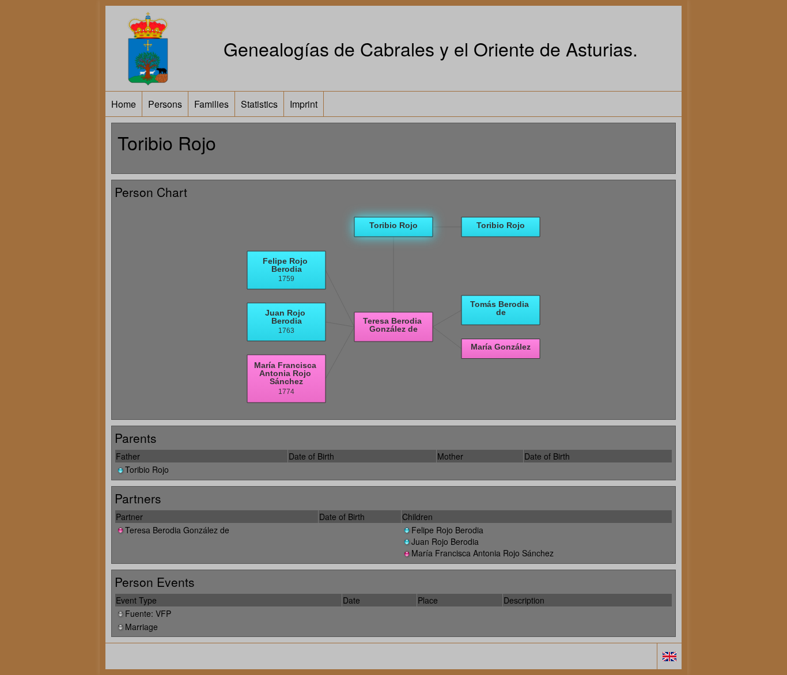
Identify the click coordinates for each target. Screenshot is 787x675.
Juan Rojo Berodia (445, 541)
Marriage (141, 626)
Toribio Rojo (147, 469)
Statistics (259, 104)
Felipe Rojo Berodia (447, 530)
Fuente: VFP (148, 613)
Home (123, 104)
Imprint (303, 104)
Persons (165, 104)
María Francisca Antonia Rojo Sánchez (482, 553)
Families (211, 104)
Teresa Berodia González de (177, 530)
